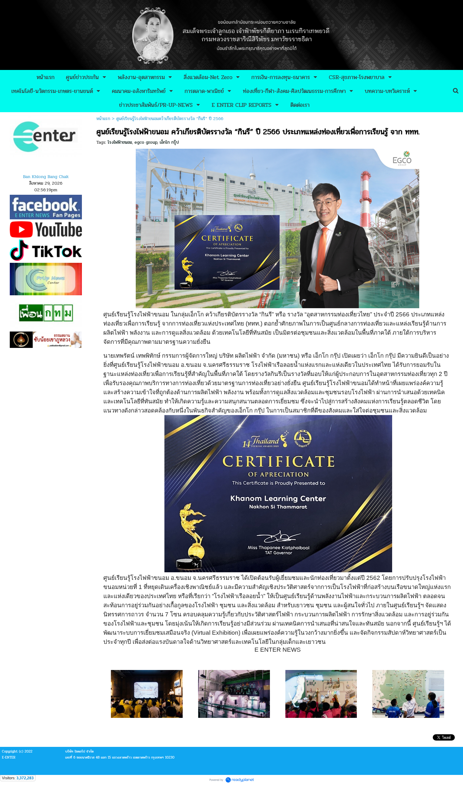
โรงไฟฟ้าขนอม (120, 142)
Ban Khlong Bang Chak (46, 176)
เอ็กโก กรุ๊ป (169, 142)
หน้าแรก (103, 118)
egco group (145, 142)
